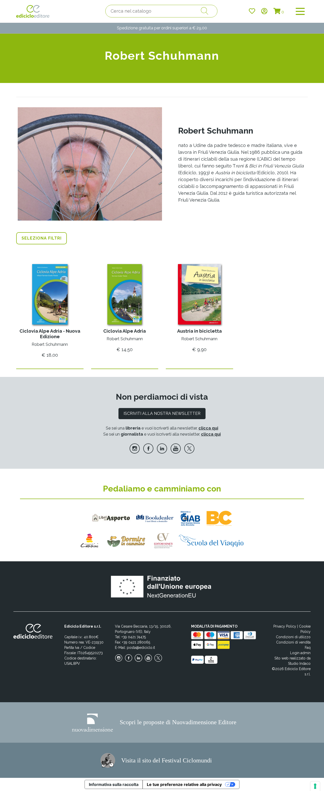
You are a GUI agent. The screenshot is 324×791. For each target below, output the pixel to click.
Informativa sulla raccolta (113, 784)
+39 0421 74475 (134, 637)
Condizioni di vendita (293, 642)
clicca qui (208, 428)
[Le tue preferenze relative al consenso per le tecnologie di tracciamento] (315, 786)
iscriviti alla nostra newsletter (162, 413)
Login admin (300, 653)
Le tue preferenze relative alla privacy (184, 784)
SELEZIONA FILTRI (42, 238)
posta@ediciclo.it (141, 648)
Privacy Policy (284, 626)
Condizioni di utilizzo (293, 637)
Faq (308, 648)
